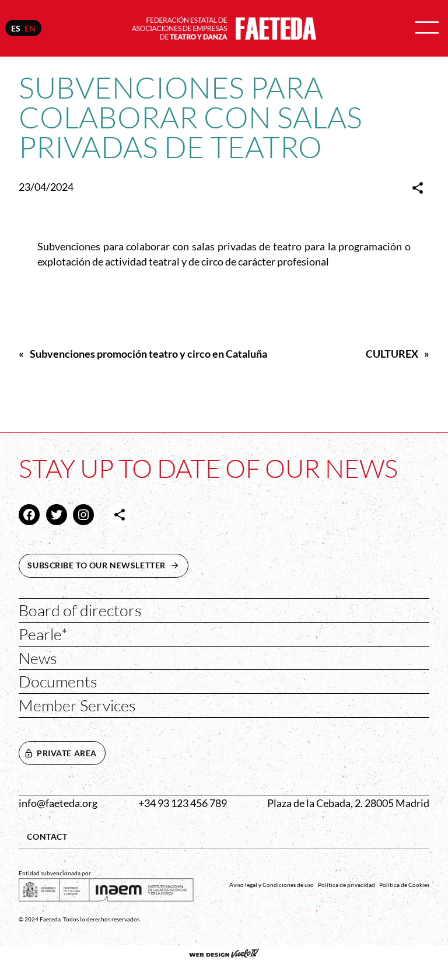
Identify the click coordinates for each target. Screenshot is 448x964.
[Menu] (427, 28)
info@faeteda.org (58, 803)
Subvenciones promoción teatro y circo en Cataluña (148, 354)
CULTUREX (392, 354)
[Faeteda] (224, 27)
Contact (47, 836)
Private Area (67, 753)
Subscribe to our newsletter (107, 565)
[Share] (417, 188)
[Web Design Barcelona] (224, 954)
